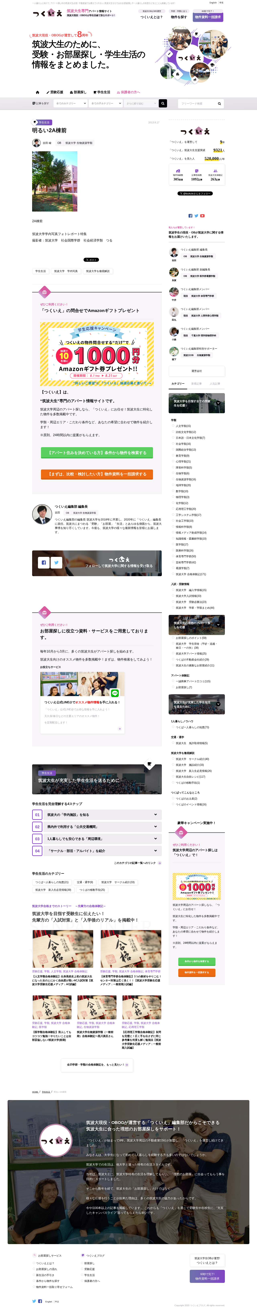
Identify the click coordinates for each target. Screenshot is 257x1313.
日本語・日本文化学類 (190, 437)
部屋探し (78, 92)
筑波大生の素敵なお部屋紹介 (195, 665)
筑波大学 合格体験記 (191, 574)
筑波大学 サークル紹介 (192, 759)
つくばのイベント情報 (191, 804)
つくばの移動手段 (188, 782)
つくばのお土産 (186, 798)
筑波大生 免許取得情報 (192, 743)
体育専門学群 (186, 556)
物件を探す (179, 15)
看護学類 (182, 568)
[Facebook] (191, 216)
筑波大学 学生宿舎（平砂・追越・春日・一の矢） (197, 645)
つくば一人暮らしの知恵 (192, 727)
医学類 (182, 544)
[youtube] (203, 216)
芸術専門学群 (186, 562)
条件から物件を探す (48, 1280)
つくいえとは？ (152, 15)
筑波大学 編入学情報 (191, 590)
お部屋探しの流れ (46, 1269)
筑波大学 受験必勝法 (191, 601)
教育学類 (182, 455)
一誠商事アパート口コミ (193, 681)
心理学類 (183, 461)
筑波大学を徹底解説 (98, 271)
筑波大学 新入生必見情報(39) (53, 889)
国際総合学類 (186, 449)
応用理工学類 (186, 508)
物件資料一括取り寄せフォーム (54, 1286)
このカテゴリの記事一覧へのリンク (135, 862)
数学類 (182, 491)
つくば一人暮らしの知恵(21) (51, 882)
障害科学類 (184, 467)
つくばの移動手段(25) (92, 889)
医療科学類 (184, 550)
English (213, 2)
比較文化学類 (186, 432)
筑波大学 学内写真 (66, 271)
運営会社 (197, 370)
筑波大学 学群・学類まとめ (195, 607)
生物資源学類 (186, 479)
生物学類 (182, 473)
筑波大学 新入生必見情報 (194, 770)
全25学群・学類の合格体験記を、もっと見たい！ (96, 1064)
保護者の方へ (128, 92)
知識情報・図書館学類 (191, 538)
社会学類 (183, 443)
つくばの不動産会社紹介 (192, 659)
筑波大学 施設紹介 (190, 764)
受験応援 (54, 92)
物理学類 (182, 497)
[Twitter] (197, 216)
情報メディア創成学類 (191, 532)
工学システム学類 (188, 514)
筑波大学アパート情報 (191, 653)
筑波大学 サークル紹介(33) (118, 882)
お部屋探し (184, 687)
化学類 (182, 503)
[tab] (178, 385)
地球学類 (183, 485)
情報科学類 (184, 526)
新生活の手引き (45, 1275)
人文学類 (183, 425)
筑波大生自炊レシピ (190, 776)
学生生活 (101, 92)
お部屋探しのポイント (191, 637)
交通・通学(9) (85, 882)
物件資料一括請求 (208, 15)
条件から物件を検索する (197, 961)
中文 (221, 2)
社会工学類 (184, 520)
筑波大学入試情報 (188, 595)
